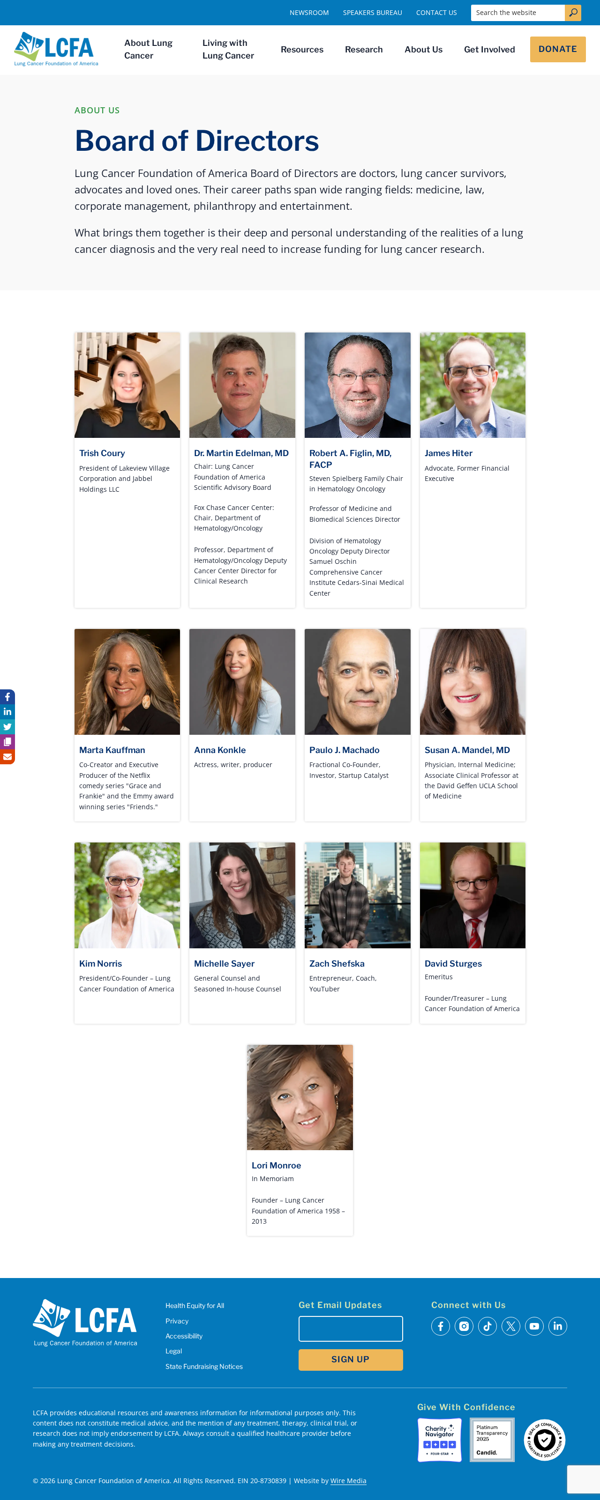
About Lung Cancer (148, 49)
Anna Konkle (220, 750)
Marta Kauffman (112, 750)
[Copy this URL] (7, 741)
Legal (173, 1351)
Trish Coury (102, 453)
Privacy (176, 1321)
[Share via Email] (7, 756)
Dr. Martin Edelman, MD (241, 453)
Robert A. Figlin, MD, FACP (350, 459)
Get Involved (489, 49)
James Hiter (448, 453)
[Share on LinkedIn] (7, 711)
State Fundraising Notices (204, 1366)
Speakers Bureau (372, 12)
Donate (558, 49)
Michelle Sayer (224, 963)
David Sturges (453, 963)
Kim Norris (100, 963)
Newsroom (309, 12)
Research (364, 49)
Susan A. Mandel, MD (467, 750)
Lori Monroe (276, 1165)
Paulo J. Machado (344, 750)
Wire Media (348, 1480)
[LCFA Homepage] (56, 49)
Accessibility (183, 1336)
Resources (302, 49)
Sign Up (350, 1359)
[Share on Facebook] (7, 696)
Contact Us (436, 12)
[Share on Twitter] (7, 726)
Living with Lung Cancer (228, 49)
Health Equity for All (194, 1305)
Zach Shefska (337, 963)
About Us (423, 49)
